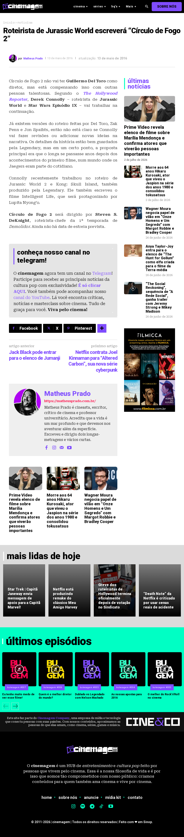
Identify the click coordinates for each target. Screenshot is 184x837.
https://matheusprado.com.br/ (70, 401)
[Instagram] (54, 447)
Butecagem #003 (162, 687)
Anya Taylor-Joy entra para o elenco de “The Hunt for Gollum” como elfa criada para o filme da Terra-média (160, 258)
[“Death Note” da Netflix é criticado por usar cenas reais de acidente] (160, 590)
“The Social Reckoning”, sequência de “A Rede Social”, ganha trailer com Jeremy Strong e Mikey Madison (159, 298)
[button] (147, 7)
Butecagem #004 (125, 687)
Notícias (25, 22)
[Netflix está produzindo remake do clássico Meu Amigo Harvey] (69, 590)
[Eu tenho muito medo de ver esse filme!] (19, 669)
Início (9, 22)
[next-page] (15, 706)
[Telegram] (92, 806)
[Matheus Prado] (13, 58)
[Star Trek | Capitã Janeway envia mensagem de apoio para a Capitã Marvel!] (24, 590)
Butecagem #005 (89, 687)
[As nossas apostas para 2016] (128, 669)
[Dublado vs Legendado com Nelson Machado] (92, 669)
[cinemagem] (24, 6)
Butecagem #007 (16, 687)
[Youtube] (69, 447)
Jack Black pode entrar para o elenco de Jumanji (34, 355)
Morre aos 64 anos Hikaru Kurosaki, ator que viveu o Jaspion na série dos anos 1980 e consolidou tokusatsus (62, 511)
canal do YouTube (31, 297)
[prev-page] (6, 706)
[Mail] (61, 447)
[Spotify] (82, 806)
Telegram (102, 273)
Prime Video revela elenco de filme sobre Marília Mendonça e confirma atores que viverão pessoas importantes (24, 513)
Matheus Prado (33, 58)
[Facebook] (46, 447)
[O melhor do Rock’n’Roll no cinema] (165, 669)
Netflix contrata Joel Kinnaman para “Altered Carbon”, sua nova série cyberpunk (92, 361)
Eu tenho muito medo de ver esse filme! (18, 696)
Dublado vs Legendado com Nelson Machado (90, 696)
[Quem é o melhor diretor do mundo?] (56, 669)
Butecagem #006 (53, 687)
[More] (102, 328)
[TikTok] (101, 806)
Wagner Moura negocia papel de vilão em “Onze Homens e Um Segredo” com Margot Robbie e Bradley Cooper (100, 508)
